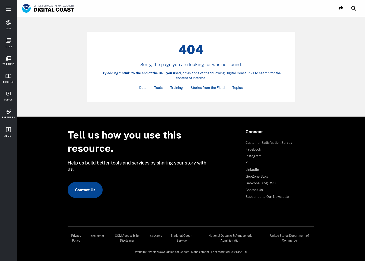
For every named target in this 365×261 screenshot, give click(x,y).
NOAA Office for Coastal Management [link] (183, 252)
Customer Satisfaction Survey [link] (268, 143)
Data (143, 88)
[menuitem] (277, 142)
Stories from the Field (208, 88)
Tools (158, 88)
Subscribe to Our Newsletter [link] (267, 197)
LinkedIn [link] (252, 170)
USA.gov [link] (156, 236)
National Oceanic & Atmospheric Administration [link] (230, 238)
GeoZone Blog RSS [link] (260, 183)
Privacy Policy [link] (76, 238)
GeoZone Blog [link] (256, 176)
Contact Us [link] (85, 190)
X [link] (246, 163)
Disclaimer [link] (97, 236)
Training (176, 88)
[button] (341, 8)
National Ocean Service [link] (181, 238)
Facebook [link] (253, 149)
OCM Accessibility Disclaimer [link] (127, 238)
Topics (237, 88)
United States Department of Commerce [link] (289, 238)
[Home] (60, 8)
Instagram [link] (253, 156)
